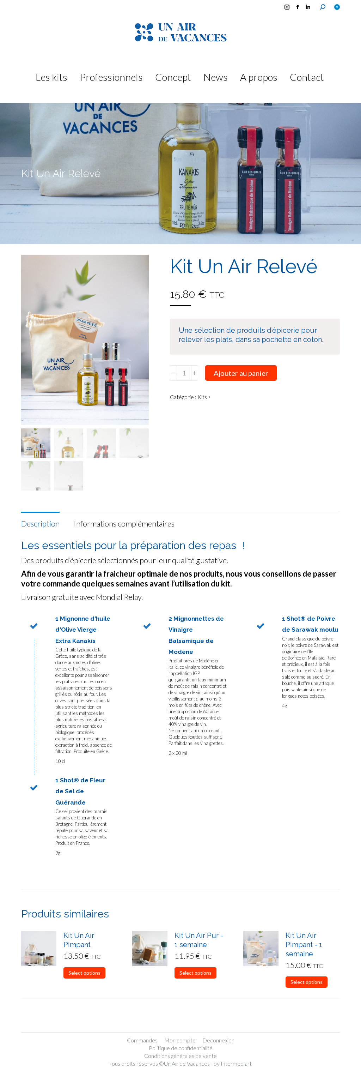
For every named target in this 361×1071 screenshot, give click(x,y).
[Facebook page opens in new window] (297, 7)
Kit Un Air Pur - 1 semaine (199, 940)
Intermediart (236, 1063)
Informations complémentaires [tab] (124, 523)
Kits (202, 396)
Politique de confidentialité (181, 1048)
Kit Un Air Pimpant (78, 940)
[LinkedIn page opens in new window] (308, 7)
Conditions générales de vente (180, 1055)
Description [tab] (40, 523)
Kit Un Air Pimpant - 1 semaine (304, 944)
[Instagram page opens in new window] (287, 7)
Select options (84, 973)
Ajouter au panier (241, 373)
